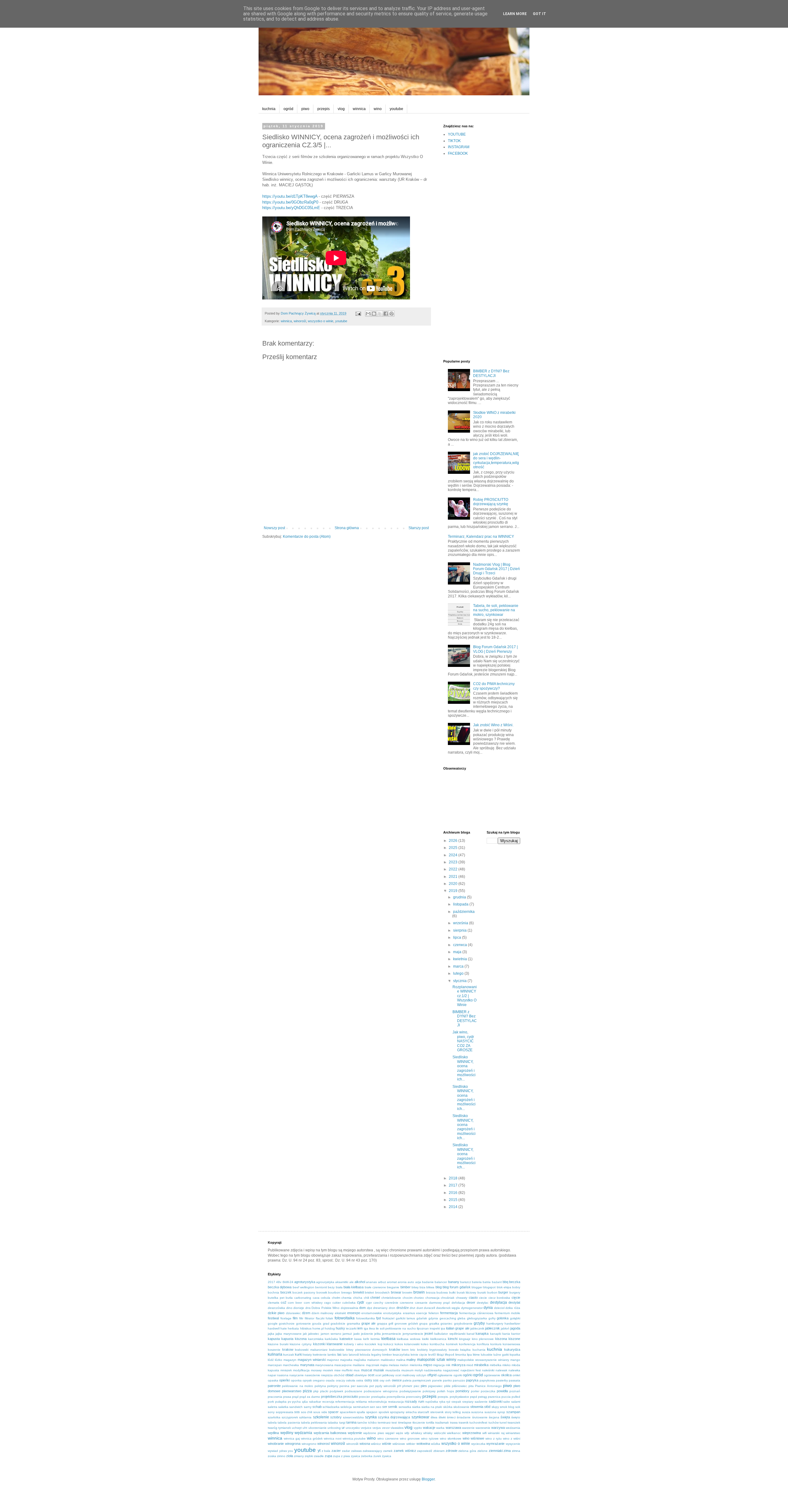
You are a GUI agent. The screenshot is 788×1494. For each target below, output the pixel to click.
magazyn (289, 1359)
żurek (377, 1456)
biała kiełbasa (354, 1287)
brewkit (358, 1292)
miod (469, 1365)
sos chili (306, 1412)
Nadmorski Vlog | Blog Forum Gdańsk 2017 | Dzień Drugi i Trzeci (496, 569)
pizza (307, 1391)
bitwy (415, 1287)
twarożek (514, 1422)
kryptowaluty (438, 1349)
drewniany (380, 1308)
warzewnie (483, 1427)
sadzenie (481, 1401)
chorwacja (432, 1297)
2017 (453, 1185)
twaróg (272, 1427)
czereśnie (391, 1302)
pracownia (275, 1396)
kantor (515, 1333)
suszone (490, 1412)
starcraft (423, 1412)
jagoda (515, 1328)
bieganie (393, 1287)
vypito (418, 1427)
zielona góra (467, 1450)
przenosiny (413, 1396)
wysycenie (513, 1443)
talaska (333, 1422)
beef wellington (303, 1287)
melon (404, 1365)
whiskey (416, 1433)
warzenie (468, 1427)
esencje (421, 1313)
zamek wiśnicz (405, 1450)
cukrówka (349, 1302)
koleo (424, 1344)
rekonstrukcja (377, 1401)
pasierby (502, 1380)
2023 (453, 862)
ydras (283, 1450)
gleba (461, 1318)
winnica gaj (292, 1438)
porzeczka (488, 1391)
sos (297, 1412)
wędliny (286, 1433)
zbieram (438, 1450)
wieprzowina (471, 1433)
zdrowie (451, 1450)
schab (317, 1407)
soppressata (284, 1412)
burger (503, 1292)
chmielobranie (391, 1297)
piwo (305, 109)
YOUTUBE (457, 134)
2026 (453, 840)
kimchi (452, 1339)
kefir (366, 1339)
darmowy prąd (439, 1302)
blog (439, 1287)
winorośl (300, 321)
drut (412, 1308)
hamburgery (494, 1323)
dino (289, 1308)
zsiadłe (319, 1456)
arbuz (382, 1282)
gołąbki (515, 1318)
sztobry (336, 1417)
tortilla (430, 1422)
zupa (328, 1456)
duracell (429, 1308)
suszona (477, 1412)
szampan (513, 1412)
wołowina (423, 1443)
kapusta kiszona (294, 1339)
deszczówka (276, 1308)
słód (487, 1407)
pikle (447, 1386)
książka (465, 1349)
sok (517, 1407)
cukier (336, 1302)
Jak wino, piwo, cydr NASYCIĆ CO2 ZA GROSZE (463, 1041)
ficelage (285, 1318)
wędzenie (355, 1433)
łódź (271, 1359)
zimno (281, 1456)
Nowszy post (274, 528)
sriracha (411, 1412)
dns (308, 1308)
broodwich (382, 1292)
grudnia (460, 897)
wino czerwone (388, 1438)
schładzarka (331, 1407)
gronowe (401, 1323)
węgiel (389, 1433)
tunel (503, 1422)
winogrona (292, 1443)
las (339, 1354)
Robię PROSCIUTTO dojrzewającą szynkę (490, 501)
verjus (376, 1427)
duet (419, 1308)
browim (407, 1292)
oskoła (350, 1380)
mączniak (372, 1365)
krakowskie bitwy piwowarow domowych (358, 1349)
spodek (384, 1412)
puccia (506, 1396)
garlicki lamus (405, 1318)
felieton (433, 1313)
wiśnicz (376, 1443)
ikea (372, 1328)
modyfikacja (301, 1370)
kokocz (388, 1344)
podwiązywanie (410, 1391)
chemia (346, 1297)
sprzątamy (397, 1412)
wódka (435, 1443)
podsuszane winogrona (381, 1391)
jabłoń (505, 1328)
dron (392, 1308)
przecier (364, 1396)
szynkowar (420, 1417)
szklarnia (305, 1417)
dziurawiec (293, 1313)
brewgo (346, 1292)
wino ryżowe (430, 1438)
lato (345, 1354)
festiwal (273, 1318)
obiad (349, 1375)
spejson (371, 1412)
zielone (482, 1450)
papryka (472, 1380)
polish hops (445, 1391)
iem (360, 1328)
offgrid (431, 1375)
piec (417, 1386)
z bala (326, 1450)
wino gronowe (410, 1438)
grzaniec (446, 1323)
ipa (443, 1328)
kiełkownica (438, 1339)
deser (471, 1302)
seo (378, 1407)
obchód (339, 1375)
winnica (359, 109)
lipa (469, 1354)
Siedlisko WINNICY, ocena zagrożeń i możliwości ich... (464, 1068)
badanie (428, 1282)
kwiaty (307, 1354)
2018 (453, 1178)
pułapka (281, 1401)
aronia (402, 1282)
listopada (461, 904)
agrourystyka (325, 1282)
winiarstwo (513, 1433)
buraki (481, 1292)
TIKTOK (454, 141)
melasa (394, 1365)
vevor (386, 1427)
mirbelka (495, 1365)
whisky (427, 1433)
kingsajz (464, 1339)
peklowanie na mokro (297, 1386)
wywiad (273, 1450)
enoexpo (353, 1313)
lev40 (432, 1354)
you (290, 1450)
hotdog (330, 1328)
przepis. (443, 1396)
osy (382, 1380)
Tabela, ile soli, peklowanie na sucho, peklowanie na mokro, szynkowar (495, 610)
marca (458, 966)
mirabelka (481, 1365)
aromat (392, 1282)
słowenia (476, 1407)
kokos (399, 1344)
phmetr (407, 1386)
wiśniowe (398, 1443)
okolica (506, 1375)
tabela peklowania (314, 1422)
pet (371, 1386)
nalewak (501, 1370)
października (464, 911)
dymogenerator (472, 1308)
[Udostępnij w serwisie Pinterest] (391, 314)
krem (405, 1349)
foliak (329, 1318)
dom (362, 1308)
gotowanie (303, 1323)
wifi (484, 1433)
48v (278, 1282)
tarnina (351, 1422)
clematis (273, 1302)
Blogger (428, 1479)
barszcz (465, 1282)
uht (305, 1427)
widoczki (440, 1433)
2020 (453, 884)
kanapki (495, 1333)
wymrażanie (495, 1443)
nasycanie (296, 1375)
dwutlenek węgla (448, 1308)
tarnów (362, 1422)
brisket (369, 1292)
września (461, 923)
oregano (319, 1380)
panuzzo (459, 1380)
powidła (502, 1391)
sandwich (296, 1407)
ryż (448, 1401)
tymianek (284, 1427)
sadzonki (495, 1401)
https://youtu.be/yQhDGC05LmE (291, 207)
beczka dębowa (279, 1287)
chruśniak (447, 1297)
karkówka (331, 1339)
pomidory (462, 1391)
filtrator (309, 1318)
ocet (371, 1375)
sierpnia (460, 930)
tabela (272, 1422)
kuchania (478, 1349)
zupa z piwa (341, 1456)
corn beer (295, 1302)
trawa (454, 1422)
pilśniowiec (459, 1386)
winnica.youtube (354, 1438)
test (394, 1422)
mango (515, 1359)
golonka (503, 1318)
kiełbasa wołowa (408, 1339)
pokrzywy (429, 1391)
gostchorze (287, 1323)
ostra (359, 1380)
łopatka (515, 1354)
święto (515, 1417)
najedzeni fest (470, 1370)
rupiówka (431, 1401)
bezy (331, 1287)
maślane (359, 1365)
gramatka (353, 1323)
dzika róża (512, 1308)
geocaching (448, 1318)
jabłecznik (492, 1328)
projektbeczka (331, 1396)
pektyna (320, 1386)
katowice (346, 1339)
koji (380, 1344)
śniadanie (464, 1417)
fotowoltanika (365, 1318)
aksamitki (341, 1282)
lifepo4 (449, 1354)
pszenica (494, 1396)
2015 (453, 1200)
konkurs (495, 1344)
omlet (516, 1375)
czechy (378, 1302)
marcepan (275, 1365)
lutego (458, 973)
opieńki (284, 1380)
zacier (336, 1450)
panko (447, 1380)
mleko (506, 1365)
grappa (382, 1323)
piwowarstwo (291, 1391)
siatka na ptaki (431, 1407)
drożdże (402, 1308)
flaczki (320, 1318)
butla (289, 1297)
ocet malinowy (405, 1375)
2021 (453, 876)
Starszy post (418, 528)
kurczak (288, 1354)
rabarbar (315, 1401)
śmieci (451, 1417)
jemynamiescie (413, 1333)
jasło (356, 1333)
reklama (361, 1401)
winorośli (352, 1443)
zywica (355, 1456)
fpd (378, 1318)
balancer (441, 1282)
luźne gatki (501, 1354)
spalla (361, 1412)
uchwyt (297, 1427)
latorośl (354, 1354)
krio (412, 1349)
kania (506, 1333)
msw (337, 1370)
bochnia (273, 1292)
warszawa (453, 1427)
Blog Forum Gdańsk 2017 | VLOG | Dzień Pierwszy (495, 649)
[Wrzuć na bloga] (374, 314)
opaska (273, 1380)
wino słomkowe (450, 1438)
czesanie (421, 1302)
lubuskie (486, 1354)
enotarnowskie (371, 1313)
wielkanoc (454, 1433)
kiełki (425, 1339)
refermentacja (345, 1401)
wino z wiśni (511, 1438)
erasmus (409, 1313)
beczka (514, 1282)
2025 (453, 848)
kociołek (370, 1344)
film (295, 1318)
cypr (369, 1302)
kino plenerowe (483, 1339)
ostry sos (371, 1380)
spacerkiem (348, 1412)
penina (344, 1386)
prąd (295, 1396)
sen (372, 1407)
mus (357, 1370)
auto (411, 1282)
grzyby (479, 1323)
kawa (358, 1339)
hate (283, 1328)
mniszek (286, 1370)
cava (316, 1297)
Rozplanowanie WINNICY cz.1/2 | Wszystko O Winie (464, 996)
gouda (316, 1323)
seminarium (361, 1407)
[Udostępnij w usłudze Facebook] (386, 314)
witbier (410, 1443)
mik (448, 1365)
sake (506, 1401)
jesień (428, 1333)
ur (343, 1427)
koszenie (274, 1349)
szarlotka (274, 1417)
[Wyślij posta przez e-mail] (358, 313)
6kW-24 (288, 1282)
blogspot (489, 1287)
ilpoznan (423, 1328)
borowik (321, 1292)
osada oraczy (335, 1380)
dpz (369, 1308)
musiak (378, 1370)
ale (351, 1282)
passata (514, 1380)
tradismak (442, 1422)
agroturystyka (304, 1282)
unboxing (334, 1427)
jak (305, 1333)
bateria (477, 1282)
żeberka (366, 1456)
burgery (514, 1292)
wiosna (365, 1443)
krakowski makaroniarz (311, 1349)
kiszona (501, 1339)
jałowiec (313, 1333)
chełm (336, 1297)
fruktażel (388, 1318)
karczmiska (316, 1339)
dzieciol (499, 1308)
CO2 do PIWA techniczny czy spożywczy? (494, 686)
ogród (288, 109)
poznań (514, 1391)
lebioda (365, 1354)
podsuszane (353, 1391)
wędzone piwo (373, 1433)
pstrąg (482, 1396)
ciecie (483, 1297)
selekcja (346, 1407)
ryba (442, 1401)
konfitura (483, 1344)
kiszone (514, 1339)
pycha (296, 1401)
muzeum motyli (412, 1370)
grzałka (434, 1323)
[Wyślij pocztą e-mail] (368, 314)
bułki (452, 1292)
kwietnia (460, 959)
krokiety (422, 1349)
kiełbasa (388, 1339)
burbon (492, 1292)
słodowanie (461, 1407)
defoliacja (458, 1302)
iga (366, 1328)
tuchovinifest (478, 1422)
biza (422, 1287)
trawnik (463, 1422)
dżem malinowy (322, 1313)
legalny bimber (381, 1354)
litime (476, 1354)
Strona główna (347, 528)
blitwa (430, 1287)
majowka (346, 1359)
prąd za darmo (310, 1396)
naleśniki (488, 1370)
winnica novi (332, 1438)
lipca (457, 937)
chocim (407, 1297)
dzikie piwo (276, 1313)
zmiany (299, 1456)
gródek (413, 1323)
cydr (360, 1302)
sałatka (283, 1407)
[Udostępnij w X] (380, 314)
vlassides (397, 1427)
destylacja (498, 1302)
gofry (492, 1318)
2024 (453, 855)
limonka (460, 1354)
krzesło (454, 1349)
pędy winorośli (385, 1386)
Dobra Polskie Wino (326, 1308)
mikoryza (458, 1365)
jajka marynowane (288, 1333)
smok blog (507, 1407)
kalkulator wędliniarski (449, 1333)
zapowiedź (424, 1450)
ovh (388, 1380)
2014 (453, 1207)
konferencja (467, 1344)
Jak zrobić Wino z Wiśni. (493, 725)
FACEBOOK (458, 153)
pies (424, 1386)
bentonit (321, 1287)
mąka (384, 1365)
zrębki (309, 1456)
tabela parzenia (289, 1422)
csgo (327, 1302)
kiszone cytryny (301, 1344)
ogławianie (444, 1375)
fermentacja (449, 1313)
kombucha (437, 1344)
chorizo (419, 1297)
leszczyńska (401, 1354)
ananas (371, 1282)
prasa (287, 1396)
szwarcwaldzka (353, 1417)
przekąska (378, 1396)
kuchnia (268, 109)
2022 (453, 869)
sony (271, 1412)
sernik (392, 1407)
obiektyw (360, 1375)
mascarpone (343, 1365)
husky (340, 1328)
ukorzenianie (317, 1427)
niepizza (327, 1375)
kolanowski (412, 1344)
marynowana (324, 1365)
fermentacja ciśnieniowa (476, 1313)
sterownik (437, 1412)
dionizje (298, 1308)
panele (437, 1380)
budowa (442, 1292)
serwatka (405, 1407)
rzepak (456, 1401)
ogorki (457, 1375)
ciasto (473, 1297)
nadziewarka (433, 1370)
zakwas (356, 1450)
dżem (306, 1313)
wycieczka (478, 1443)
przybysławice (459, 1396)
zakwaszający (372, 1450)
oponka (296, 1380)
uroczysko (353, 1427)
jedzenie (367, 1333)
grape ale (368, 1323)
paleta (407, 1380)
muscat (366, 1370)
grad (326, 1323)
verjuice (366, 1427)
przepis (323, 109)
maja (457, 952)
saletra (272, 1407)
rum (421, 1401)
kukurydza (512, 1349)
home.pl (318, 1328)
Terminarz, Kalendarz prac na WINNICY (481, 536)
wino (378, 109)
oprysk (307, 1380)
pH (399, 1386)
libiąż (440, 1354)
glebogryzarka (477, 1318)
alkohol (360, 1282)
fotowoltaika (345, 1318)
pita (471, 1386)
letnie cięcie (419, 1354)
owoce (397, 1380)
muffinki (347, 1370)
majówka (360, 1359)
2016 (453, 1193)
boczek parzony (303, 1292)
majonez (333, 1359)
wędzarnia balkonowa (330, 1433)
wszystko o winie (320, 321)
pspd (473, 1396)
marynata (307, 1365)
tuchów (493, 1422)
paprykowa (487, 1380)
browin (419, 1292)
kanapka (482, 1333)
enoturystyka (392, 1313)
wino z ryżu (493, 1438)
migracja (439, 1365)
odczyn (421, 1375)
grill (390, 1323)
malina (400, 1359)
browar (396, 1292)
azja (418, 1282)
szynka (371, 1417)
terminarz (384, 1422)
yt (319, 1450)
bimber (405, 1287)
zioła (289, 1456)
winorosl (323, 1443)
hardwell (273, 1328)
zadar (346, 1450)
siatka (416, 1407)
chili (366, 1297)
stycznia (460, 981)
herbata (293, 1328)
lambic (332, 1354)
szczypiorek (290, 1417)
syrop (501, 1412)
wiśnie (386, 1443)
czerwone (406, 1302)
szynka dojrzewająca (394, 1417)
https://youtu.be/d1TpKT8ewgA (289, 196)
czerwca (460, 945)
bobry (516, 1287)
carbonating (302, 1297)
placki (324, 1391)
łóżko (278, 1359)
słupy (495, 1407)
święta (505, 1417)
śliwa (434, 1417)
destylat (514, 1302)
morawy (316, 1370)
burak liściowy (466, 1292)
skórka (447, 1407)
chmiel (375, 1297)
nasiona (282, 1375)
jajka (271, 1333)
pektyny (332, 1386)
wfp (406, 1433)
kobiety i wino (354, 1344)
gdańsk (421, 1318)
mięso (427, 1365)
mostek (328, 1370)
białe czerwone (375, 1287)
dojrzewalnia (349, 1308)
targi (342, 1422)
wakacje (429, 1427)
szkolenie (321, 1417)
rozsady (411, 1401)
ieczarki (351, 1328)
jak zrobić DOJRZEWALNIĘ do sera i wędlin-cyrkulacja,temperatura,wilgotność (496, 460)
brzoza (431, 1292)
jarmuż (347, 1333)
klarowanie (335, 1344)
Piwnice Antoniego (488, 1386)
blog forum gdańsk (457, 1287)
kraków (394, 1349)
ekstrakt (340, 1313)
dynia (488, 1308)
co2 (283, 1302)
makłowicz (388, 1359)
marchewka (291, 1365)
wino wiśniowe (473, 1438)
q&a (305, 1401)
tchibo (372, 1422)
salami (515, 1401)
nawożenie (312, 1375)
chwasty (461, 1297)
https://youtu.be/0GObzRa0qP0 (290, 202)
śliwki (442, 1417)
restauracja (396, 1401)
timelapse (405, 1422)
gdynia (433, 1318)
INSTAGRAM (458, 147)
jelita (377, 1333)
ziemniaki (496, 1450)
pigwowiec (435, 1386)
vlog (341, 109)
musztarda (392, 1370)
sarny (308, 1407)
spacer (333, 1412)
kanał (470, 1333)
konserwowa (511, 1344)
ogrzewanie (492, 1375)
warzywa (498, 1427)
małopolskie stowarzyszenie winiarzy (483, 1359)
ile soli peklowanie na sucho (396, 1328)
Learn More (515, 14)
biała (339, 1287)
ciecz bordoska (499, 1297)
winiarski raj (496, 1433)
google (273, 1323)
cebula (325, 1297)
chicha (357, 1297)
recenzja (328, 1401)
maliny (411, 1359)
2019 (453, 891)
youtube (396, 109)
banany (453, 1282)
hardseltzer (512, 1323)
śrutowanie (480, 1417)
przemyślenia (396, 1396)
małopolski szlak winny (436, 1359)
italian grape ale (457, 1328)
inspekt (435, 1328)
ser (384, 1407)
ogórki (467, 1375)
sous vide (320, 1412)
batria (487, 1282)
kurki (298, 1354)
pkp (316, 1391)
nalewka (514, 1370)
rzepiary (467, 1401)
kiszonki (319, 1344)
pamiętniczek (421, 1380)
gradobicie (338, 1323)
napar (272, 1375)
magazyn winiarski (312, 1359)
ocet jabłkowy (384, 1375)
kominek (452, 1344)
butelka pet (276, 1297)
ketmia (375, 1339)
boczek (285, 1292)
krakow (287, 1349)
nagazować (451, 1370)
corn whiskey (313, 1302)
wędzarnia (303, 1433)
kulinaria (275, 1354)
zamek (387, 1450)
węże (399, 1433)
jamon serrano (331, 1333)
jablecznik (477, 1328)
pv (289, 1401)
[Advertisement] (346, 509)
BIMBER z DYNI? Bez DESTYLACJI (491, 373)
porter (475, 1391)
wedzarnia (513, 1427)
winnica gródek (312, 1438)
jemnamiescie (391, 1333)
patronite (274, 1386)
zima (507, 1450)
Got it (539, 14)
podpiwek (336, 1391)
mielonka (416, 1365)
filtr (301, 1318)
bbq (505, 1282)
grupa (423, 1323)
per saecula (359, 1386)
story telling (453, 1412)
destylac (482, 1302)
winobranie (276, 1443)
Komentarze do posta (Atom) (307, 536)
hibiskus (306, 1328)
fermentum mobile (507, 1313)
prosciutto (350, 1396)
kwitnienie (320, 1354)
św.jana (494, 1417)
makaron (373, 1359)
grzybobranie (463, 1323)
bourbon (334, 1292)
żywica (386, 1456)
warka (440, 1427)
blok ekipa (504, 1287)
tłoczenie (418, 1422)
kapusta (274, 1339)
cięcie (516, 1297)
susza (466, 1412)
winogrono (309, 1443)
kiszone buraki (278, 1344)
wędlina (273, 1433)
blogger (477, 1287)
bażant (497, 1282)
